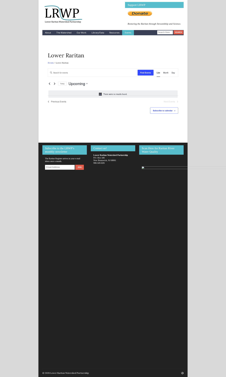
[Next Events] (54, 83)
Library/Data (98, 32)
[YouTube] (153, 31)
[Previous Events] (49, 83)
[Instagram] (149, 31)
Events (128, 32)
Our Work (81, 32)
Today (62, 83)
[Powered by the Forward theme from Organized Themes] (182, 373)
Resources (114, 32)
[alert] (113, 94)
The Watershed (63, 32)
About (48, 32)
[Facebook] (145, 31)
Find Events (145, 72)
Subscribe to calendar (163, 110)
